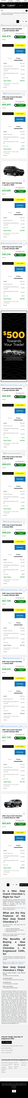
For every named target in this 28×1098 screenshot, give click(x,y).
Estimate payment (20, 52)
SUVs (16, 962)
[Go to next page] (23, 21)
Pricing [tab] (18, 58)
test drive (10, 963)
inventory (9, 962)
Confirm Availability (20, 45)
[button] (24, 27)
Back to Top (24, 884)
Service (11, 1060)
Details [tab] (10, 58)
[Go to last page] (26, 21)
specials (23, 962)
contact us (21, 963)
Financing (17, 1060)
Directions (23, 1065)
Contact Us (7, 1042)
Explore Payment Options (8, 45)
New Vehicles (4, 1062)
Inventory (4, 1060)
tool (14, 909)
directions (16, 963)
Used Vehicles (4, 1065)
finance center (20, 908)
